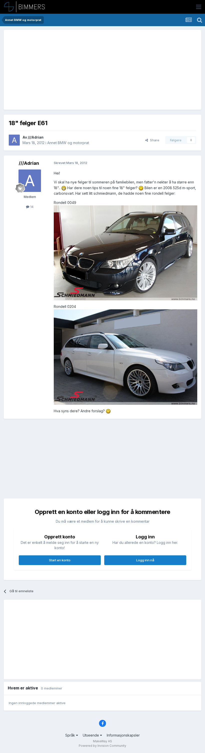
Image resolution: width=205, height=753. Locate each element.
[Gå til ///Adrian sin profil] (14, 140)
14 (31, 207)
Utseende (91, 735)
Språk (70, 735)
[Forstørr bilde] (63, 188)
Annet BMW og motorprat (68, 143)
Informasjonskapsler (123, 735)
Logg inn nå (145, 560)
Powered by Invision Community (102, 746)
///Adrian (36, 137)
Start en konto (59, 560)
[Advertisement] (67, 70)
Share (153, 140)
